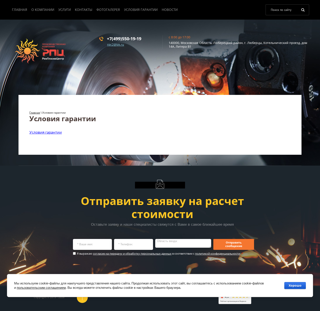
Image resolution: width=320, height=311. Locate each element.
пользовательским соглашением (41, 287)
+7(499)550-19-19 (124, 39)
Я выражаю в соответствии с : (160, 254)
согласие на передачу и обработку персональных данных (132, 254)
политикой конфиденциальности (217, 254)
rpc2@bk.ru (115, 44)
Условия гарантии (45, 132)
